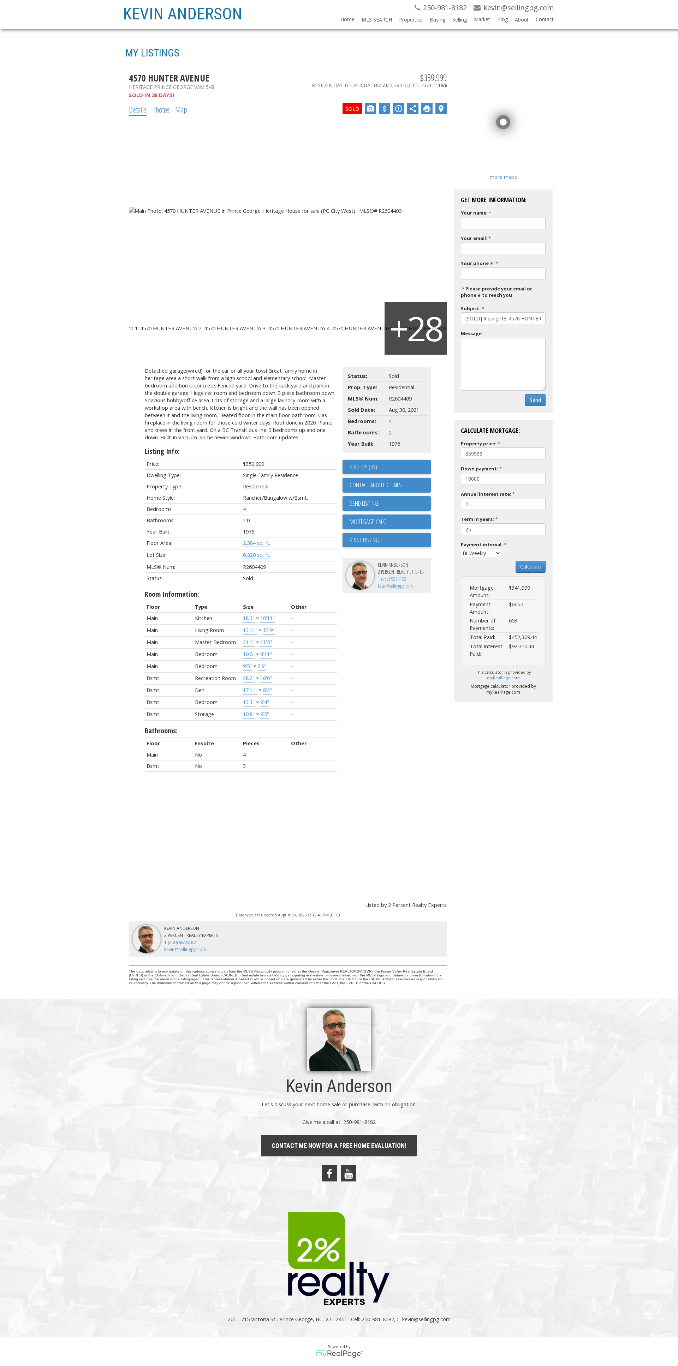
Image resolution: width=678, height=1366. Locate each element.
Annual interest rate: (486, 494)
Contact (545, 19)
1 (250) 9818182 (392, 579)
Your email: (474, 238)
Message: (472, 333)
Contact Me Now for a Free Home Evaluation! (339, 1145)
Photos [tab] (161, 109)
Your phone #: (478, 263)
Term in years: (477, 519)
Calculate (530, 566)
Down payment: (479, 468)
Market (482, 19)
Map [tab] (181, 109)
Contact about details (376, 485)
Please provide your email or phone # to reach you (496, 292)
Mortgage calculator (390, 521)
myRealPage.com (503, 677)
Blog (502, 19)
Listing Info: (162, 451)
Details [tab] (138, 109)
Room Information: (172, 594)
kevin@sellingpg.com (395, 586)
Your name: (474, 213)
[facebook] (329, 1173)
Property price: (478, 443)
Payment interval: (482, 544)
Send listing (364, 503)
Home (347, 19)
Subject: (471, 308)
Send (535, 400)
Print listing (364, 540)
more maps (503, 176)
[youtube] (348, 1173)
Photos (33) (363, 467)
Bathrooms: (161, 730)
